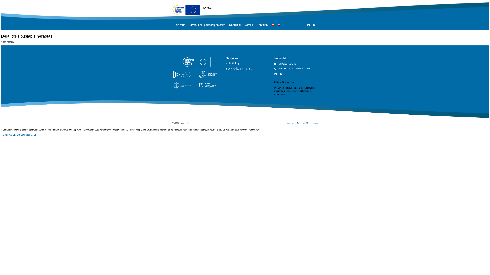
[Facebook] (314, 25)
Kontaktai (262, 24)
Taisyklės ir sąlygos (310, 123)
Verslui (248, 24)
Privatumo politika (292, 123)
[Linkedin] (308, 25)
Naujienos (232, 58)
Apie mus (179, 24)
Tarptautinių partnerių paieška (207, 24)
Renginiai (235, 24)
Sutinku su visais (28, 135)
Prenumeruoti (280, 99)
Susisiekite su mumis (239, 68)
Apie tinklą (232, 63)
